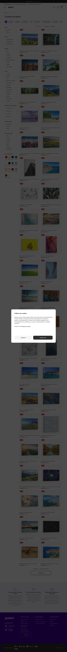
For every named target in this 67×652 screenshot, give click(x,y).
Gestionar (23, 337)
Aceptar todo (43, 337)
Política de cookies (25, 326)
